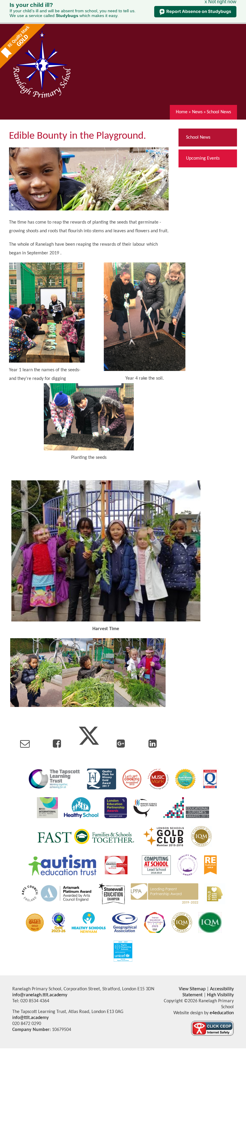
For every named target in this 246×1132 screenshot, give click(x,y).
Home (182, 112)
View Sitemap (192, 989)
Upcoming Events (203, 158)
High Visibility (220, 995)
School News (219, 112)
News (197, 112)
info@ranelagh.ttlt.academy (39, 995)
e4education (221, 1013)
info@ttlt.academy (30, 1017)
